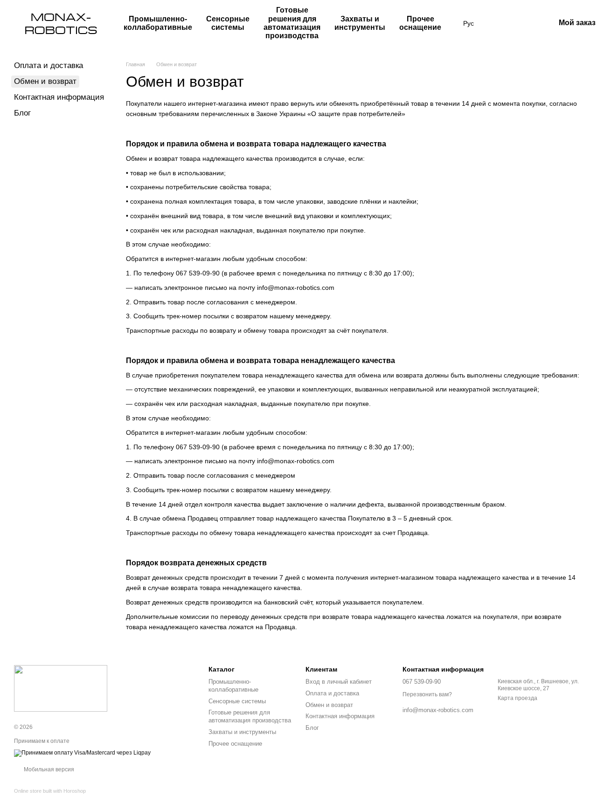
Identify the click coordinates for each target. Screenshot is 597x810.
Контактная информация (59, 97)
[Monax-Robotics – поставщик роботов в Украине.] (60, 688)
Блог (22, 113)
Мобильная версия (48, 769)
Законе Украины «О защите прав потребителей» (330, 113)
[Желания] (499, 23)
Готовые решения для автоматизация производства (292, 23)
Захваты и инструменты (359, 23)
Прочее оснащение (420, 23)
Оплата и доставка (48, 65)
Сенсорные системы (228, 23)
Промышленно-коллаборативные (158, 23)
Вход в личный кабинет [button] (338, 681)
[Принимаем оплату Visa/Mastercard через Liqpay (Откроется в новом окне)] (82, 752)
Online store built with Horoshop (50, 791)
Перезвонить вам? (427, 694)
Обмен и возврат (329, 704)
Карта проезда (517, 698)
